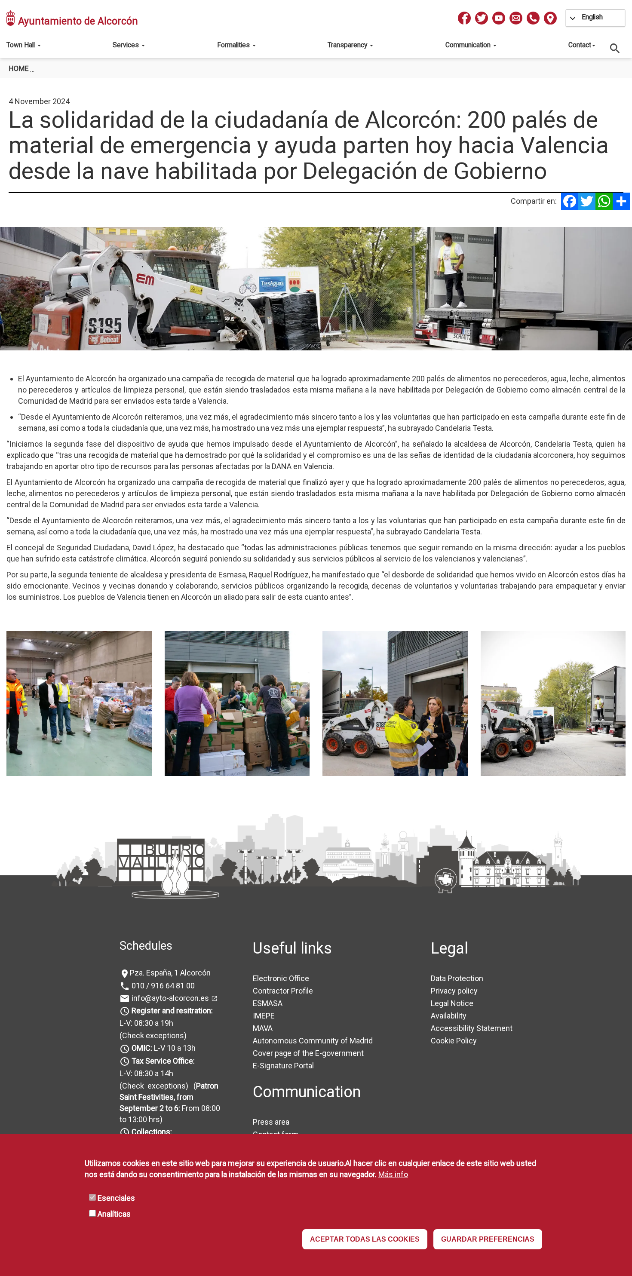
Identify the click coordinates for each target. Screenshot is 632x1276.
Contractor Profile (283, 990)
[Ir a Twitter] (481, 18)
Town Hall (21, 45)
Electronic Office (281, 978)
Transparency (348, 45)
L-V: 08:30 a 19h (146, 1023)
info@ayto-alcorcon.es (169, 998)
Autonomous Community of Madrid (313, 1040)
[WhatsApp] (604, 201)
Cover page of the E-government (308, 1053)
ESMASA (267, 1003)
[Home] (11, 18)
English (592, 17)
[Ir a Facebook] (464, 18)
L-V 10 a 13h (164, 1047)
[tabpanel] (316, 291)
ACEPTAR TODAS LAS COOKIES (365, 1239)
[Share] (621, 201)
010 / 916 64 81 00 (162, 985)
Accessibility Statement (471, 1028)
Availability (448, 1015)
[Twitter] (586, 201)
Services (127, 45)
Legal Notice (452, 1003)
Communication (468, 45)
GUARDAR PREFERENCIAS (487, 1239)
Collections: (152, 1131)
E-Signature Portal (283, 1065)
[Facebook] (569, 201)
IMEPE (264, 1015)
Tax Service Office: (163, 1060)
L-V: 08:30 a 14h (146, 1073)
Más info (393, 1174)
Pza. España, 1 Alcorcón (170, 972)
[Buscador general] (615, 48)
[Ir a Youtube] (498, 18)
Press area (271, 1121)
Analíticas (114, 1213)
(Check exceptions (152, 1035)
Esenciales (116, 1197)
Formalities (234, 45)
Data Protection (457, 978)
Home (18, 68)
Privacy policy (454, 990)
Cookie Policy (454, 1040)
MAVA (263, 1028)
